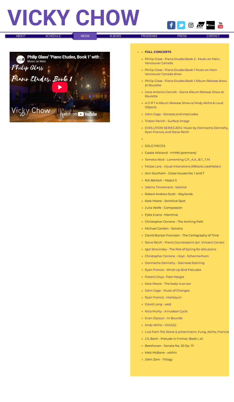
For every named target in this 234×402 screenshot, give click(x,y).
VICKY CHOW (73, 18)
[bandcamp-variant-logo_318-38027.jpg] (201, 25)
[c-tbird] (181, 25)
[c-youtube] (220, 25)
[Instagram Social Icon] (191, 25)
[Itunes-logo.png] (210, 25)
